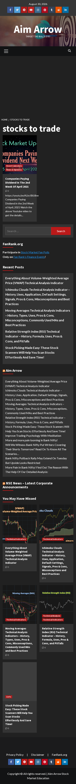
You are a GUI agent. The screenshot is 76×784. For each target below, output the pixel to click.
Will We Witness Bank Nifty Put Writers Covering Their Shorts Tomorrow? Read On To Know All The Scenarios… (35, 449)
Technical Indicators (16, 539)
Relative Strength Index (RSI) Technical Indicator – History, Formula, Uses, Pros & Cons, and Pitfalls (33, 336)
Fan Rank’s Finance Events (29, 256)
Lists (8, 696)
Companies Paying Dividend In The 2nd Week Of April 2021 (17, 182)
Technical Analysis (51, 616)
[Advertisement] (38, 86)
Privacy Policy (15, 754)
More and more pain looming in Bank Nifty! (31, 440)
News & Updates (14, 170)
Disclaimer (37, 754)
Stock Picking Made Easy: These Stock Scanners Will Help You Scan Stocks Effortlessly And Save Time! (31, 352)
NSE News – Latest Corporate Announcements (28, 485)
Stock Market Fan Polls (35, 252)
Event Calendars (14, 166)
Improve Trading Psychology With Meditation (33, 435)
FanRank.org (59, 754)
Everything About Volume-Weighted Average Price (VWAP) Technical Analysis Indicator (37, 280)
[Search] (69, 50)
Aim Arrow (38, 29)
